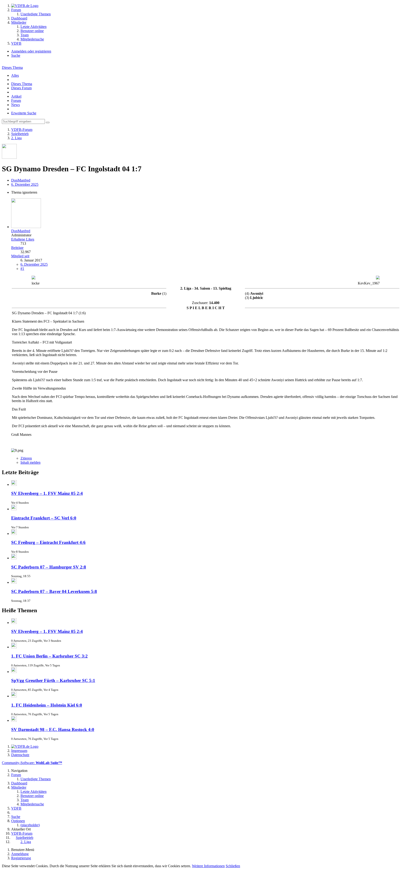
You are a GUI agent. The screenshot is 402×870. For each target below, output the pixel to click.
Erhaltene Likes (22, 239)
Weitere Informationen (208, 866)
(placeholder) (30, 825)
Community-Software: (32, 763)
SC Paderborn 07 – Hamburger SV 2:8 (48, 567)
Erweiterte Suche (23, 113)
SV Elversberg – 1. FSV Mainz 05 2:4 (47, 493)
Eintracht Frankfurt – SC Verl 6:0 (43, 518)
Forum (16, 101)
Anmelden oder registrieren (31, 51)
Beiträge (17, 248)
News (15, 105)
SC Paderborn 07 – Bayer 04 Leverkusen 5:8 (54, 591)
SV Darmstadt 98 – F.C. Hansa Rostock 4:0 (52, 729)
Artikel (16, 96)
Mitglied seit (20, 256)
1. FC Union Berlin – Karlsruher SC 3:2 (49, 656)
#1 (22, 269)
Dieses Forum (21, 88)
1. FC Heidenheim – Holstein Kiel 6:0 (46, 705)
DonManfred (20, 180)
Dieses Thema (12, 67)
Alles (15, 75)
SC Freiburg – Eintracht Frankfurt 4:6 (48, 542)
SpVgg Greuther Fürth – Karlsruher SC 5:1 (53, 680)
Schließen (233, 866)
